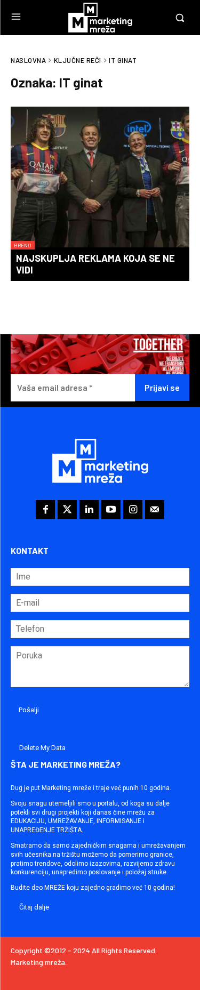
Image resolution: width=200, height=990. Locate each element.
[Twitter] (67, 509)
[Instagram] (132, 509)
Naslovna (28, 60)
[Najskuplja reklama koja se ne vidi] (100, 178)
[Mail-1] (154, 509)
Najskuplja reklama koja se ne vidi (95, 264)
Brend (22, 245)
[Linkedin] (89, 509)
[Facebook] (45, 509)
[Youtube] (111, 509)
